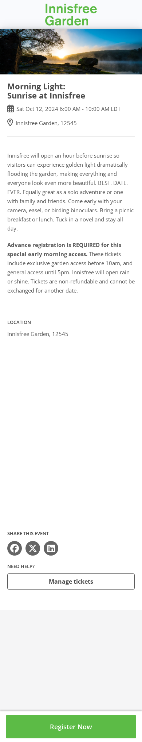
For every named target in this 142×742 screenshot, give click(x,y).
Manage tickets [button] (71, 581)
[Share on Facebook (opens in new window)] (14, 548)
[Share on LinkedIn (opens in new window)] (51, 548)
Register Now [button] (71, 726)
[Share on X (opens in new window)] (32, 548)
